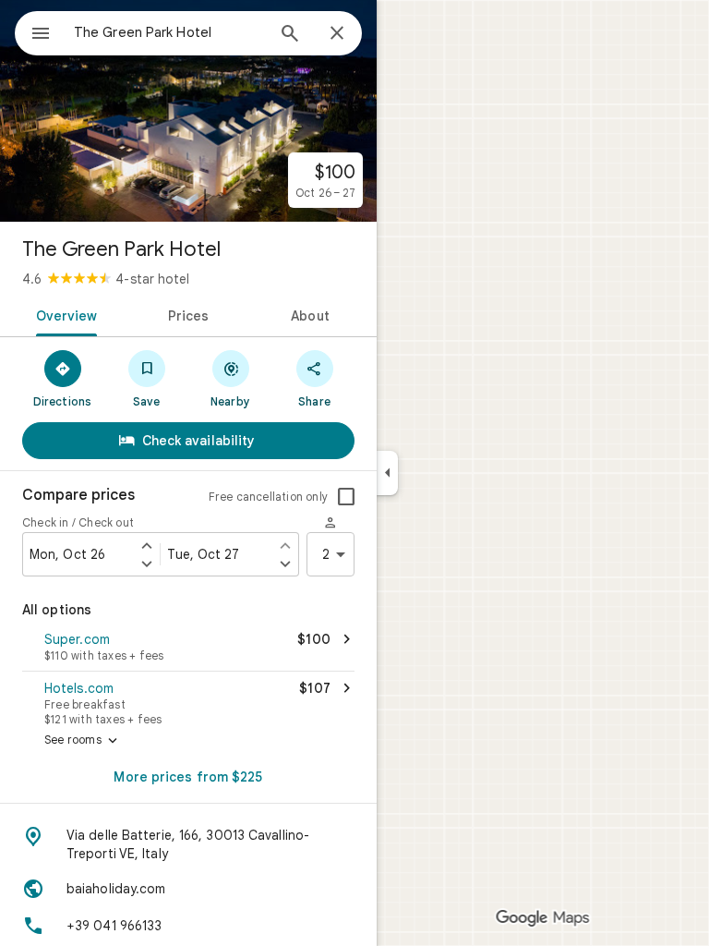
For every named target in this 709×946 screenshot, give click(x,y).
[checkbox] (346, 497)
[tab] (63, 314)
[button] (188, 648)
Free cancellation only (268, 496)
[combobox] (169, 32)
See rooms (82, 741)
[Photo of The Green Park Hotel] (188, 111)
